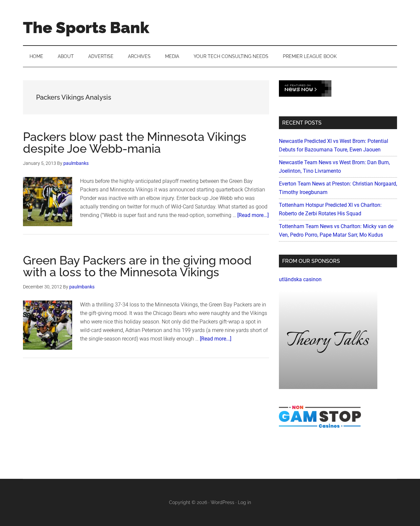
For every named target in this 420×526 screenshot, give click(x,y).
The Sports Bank (86, 27)
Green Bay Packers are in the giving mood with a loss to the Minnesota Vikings (137, 266)
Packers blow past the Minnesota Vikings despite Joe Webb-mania (134, 142)
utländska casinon (300, 279)
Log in (244, 502)
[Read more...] (253, 215)
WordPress (222, 502)
